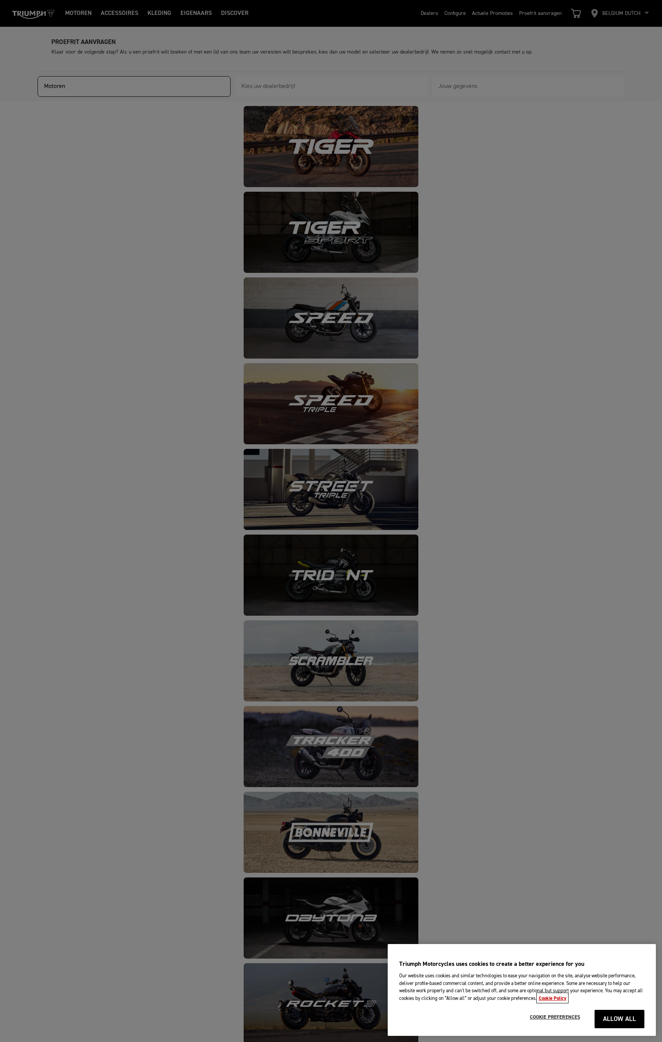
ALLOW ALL (619, 1019)
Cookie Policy (552, 998)
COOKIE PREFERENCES (555, 1017)
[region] (522, 990)
